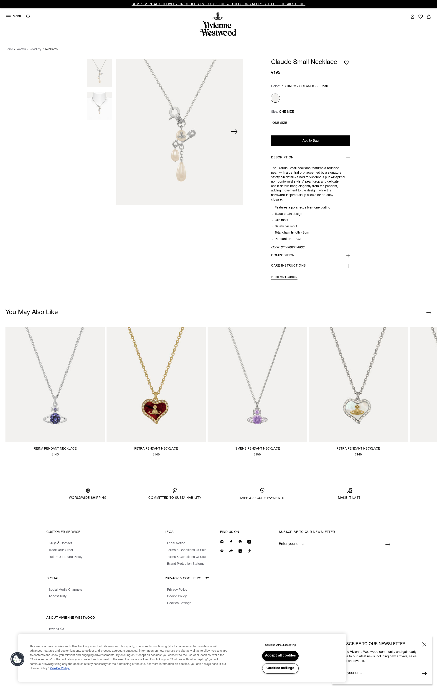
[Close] (424, 644)
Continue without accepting (280, 645)
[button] (17, 659)
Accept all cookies (280, 655)
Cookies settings (280, 668)
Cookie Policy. (60, 668)
